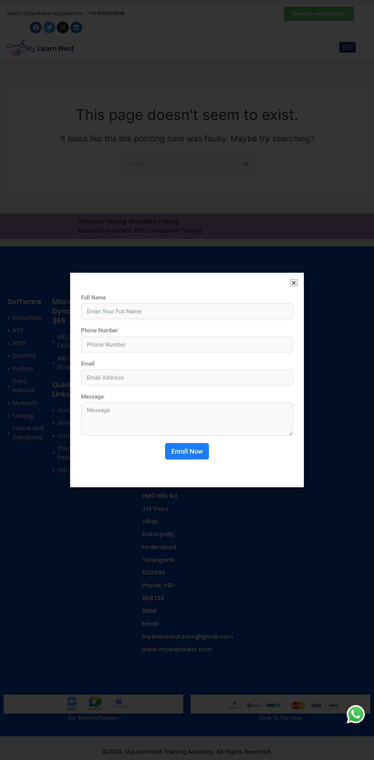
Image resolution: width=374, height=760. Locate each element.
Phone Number (99, 330)
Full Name (93, 297)
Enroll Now (187, 451)
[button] (294, 283)
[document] (187, 380)
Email (88, 363)
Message (92, 396)
